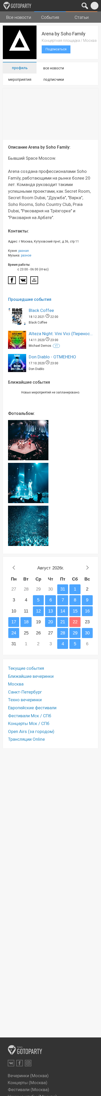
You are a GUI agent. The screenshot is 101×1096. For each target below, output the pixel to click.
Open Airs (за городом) (31, 731)
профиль (20, 68)
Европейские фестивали (32, 707)
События (50, 17)
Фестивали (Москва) (28, 1089)
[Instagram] (28, 1063)
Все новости (18, 17)
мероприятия (19, 79)
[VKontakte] (11, 1063)
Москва (16, 684)
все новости (53, 68)
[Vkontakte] (23, 282)
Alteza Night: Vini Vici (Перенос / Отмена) (61, 333)
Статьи (82, 17)
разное (26, 255)
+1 (56, 345)
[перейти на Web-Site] (34, 282)
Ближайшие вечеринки (31, 676)
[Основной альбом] (28, 440)
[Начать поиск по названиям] (85, 5)
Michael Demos (40, 346)
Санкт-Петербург (25, 692)
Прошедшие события (29, 299)
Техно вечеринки (25, 699)
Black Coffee (41, 310)
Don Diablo (36, 369)
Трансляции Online (26, 739)
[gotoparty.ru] (17, 6)
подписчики (54, 79)
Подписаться (56, 49)
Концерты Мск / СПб (28, 723)
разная (23, 251)
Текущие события (26, 668)
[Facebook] (12, 282)
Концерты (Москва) (27, 1082)
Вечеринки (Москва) (28, 1075)
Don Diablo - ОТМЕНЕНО (52, 356)
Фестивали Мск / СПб (29, 715)
